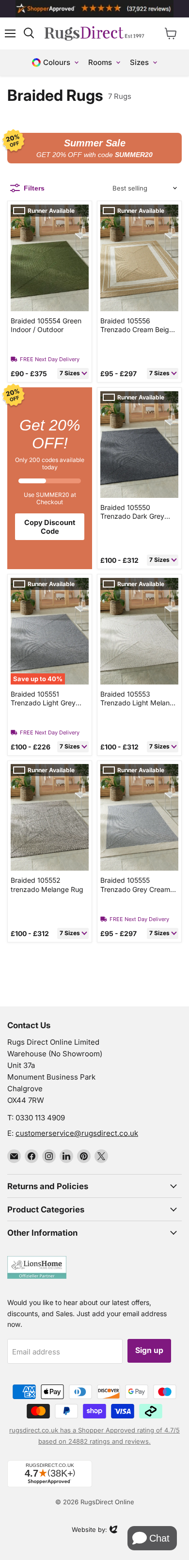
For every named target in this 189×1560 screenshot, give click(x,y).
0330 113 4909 (40, 1117)
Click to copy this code (94, 148)
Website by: (89, 1530)
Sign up (149, 1350)
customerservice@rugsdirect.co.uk (77, 1133)
